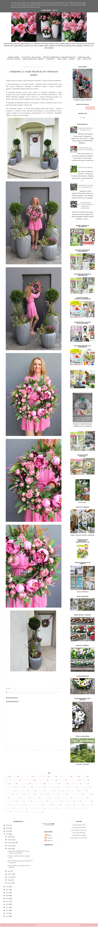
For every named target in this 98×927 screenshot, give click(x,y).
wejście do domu (28, 693)
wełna (29, 801)
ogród (53, 776)
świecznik (74, 787)
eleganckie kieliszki (28, 780)
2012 (7, 916)
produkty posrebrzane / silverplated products (59, 57)
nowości (53, 780)
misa (46, 794)
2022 (7, 886)
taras (21, 801)
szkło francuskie (75, 783)
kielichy (85, 780)
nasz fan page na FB (79, 825)
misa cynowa (54, 794)
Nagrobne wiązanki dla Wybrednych (85, 186)
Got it (55, 10)
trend (72, 804)
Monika (49, 835)
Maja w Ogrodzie (39, 787)
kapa (78, 801)
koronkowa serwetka (19, 804)
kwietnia (10, 877)
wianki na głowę (84, 57)
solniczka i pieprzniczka (20, 811)
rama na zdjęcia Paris (66, 808)
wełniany (80, 804)
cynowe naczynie (22, 790)
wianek (6, 776)
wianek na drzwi (40, 693)
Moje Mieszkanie (69, 801)
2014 (7, 910)
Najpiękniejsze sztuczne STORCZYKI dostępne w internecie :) (85, 205)
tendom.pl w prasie (38, 783)
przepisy (21, 787)
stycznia (10, 883)
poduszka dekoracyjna (72, 790)
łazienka (88, 804)
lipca (9, 871)
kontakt (72, 59)
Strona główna (13, 57)
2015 (7, 907)
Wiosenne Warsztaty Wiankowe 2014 (85, 129)
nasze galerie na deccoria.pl (79, 838)
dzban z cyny (8, 794)
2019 (7, 895)
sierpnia (10, 848)
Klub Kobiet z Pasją (56, 801)
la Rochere (65, 787)
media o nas (87, 59)
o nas (79, 59)
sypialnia (88, 794)
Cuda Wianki (46, 797)
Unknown (50, 838)
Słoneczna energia (85, 167)
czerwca (10, 874)
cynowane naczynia (53, 783)
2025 (7, 828)
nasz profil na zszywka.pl (79, 830)
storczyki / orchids (13, 59)
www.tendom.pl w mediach (12, 780)
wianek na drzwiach (65, 776)
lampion (84, 776)
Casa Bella (36, 797)
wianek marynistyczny (41, 801)
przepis (6, 783)
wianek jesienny (42, 780)
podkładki (41, 808)
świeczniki (26, 797)
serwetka (7, 811)
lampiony (62, 780)
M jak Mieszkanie (21, 808)
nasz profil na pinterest (79, 827)
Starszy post (60, 750)
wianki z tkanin (16, 797)
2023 (7, 834)
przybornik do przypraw (35, 804)
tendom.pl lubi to (74, 780)
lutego (10, 880)
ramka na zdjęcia (80, 808)
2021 (7, 889)
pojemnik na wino (51, 808)
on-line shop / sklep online (31, 57)
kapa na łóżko (87, 801)
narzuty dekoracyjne (81, 797)
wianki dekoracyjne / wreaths (33, 59)
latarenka (41, 790)
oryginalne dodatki (10, 787)
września (10, 845)
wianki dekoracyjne (42, 776)
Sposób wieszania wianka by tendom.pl (85, 149)
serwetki (48, 804)
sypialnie (57, 804)
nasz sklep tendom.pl (79, 832)
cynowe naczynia (9, 790)
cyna (14, 783)
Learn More (46, 10)
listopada (10, 839)
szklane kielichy (24, 783)
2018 (7, 898)
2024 (7, 831)
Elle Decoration (9, 808)
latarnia (59, 790)
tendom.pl (19, 693)
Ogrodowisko (30, 794)
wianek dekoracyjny (27, 776)
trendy (29, 787)
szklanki (84, 790)
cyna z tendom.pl (85, 787)
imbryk (33, 790)
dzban (85, 783)
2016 (7, 904)
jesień (76, 776)
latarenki (50, 790)
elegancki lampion (53, 787)
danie (39, 794)
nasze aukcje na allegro (79, 835)
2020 (7, 892)
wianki (15, 776)
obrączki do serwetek (10, 801)
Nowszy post (8, 750)
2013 (7, 913)
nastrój (32, 808)
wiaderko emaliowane (36, 811)
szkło (6, 797)
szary (65, 804)
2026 (7, 825)
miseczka (64, 794)
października (12, 842)
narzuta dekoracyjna (76, 794)
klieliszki (7, 804)
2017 (7, 901)
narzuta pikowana (66, 797)
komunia (64, 783)
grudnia (10, 837)
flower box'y (50, 59)
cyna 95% (55, 797)
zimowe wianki (19, 794)
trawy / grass (62, 59)
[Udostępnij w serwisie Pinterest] (60, 688)
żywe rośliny (51, 693)
